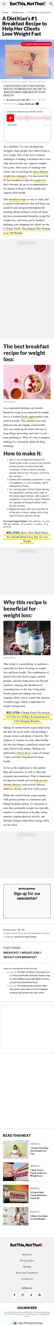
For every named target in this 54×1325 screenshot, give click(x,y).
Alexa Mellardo (26, 104)
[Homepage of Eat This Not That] (26, 1245)
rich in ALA (23, 752)
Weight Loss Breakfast (20, 957)
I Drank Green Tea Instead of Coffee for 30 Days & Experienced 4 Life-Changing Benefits (28, 717)
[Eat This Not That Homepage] (27, 3)
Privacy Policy (27, 1260)
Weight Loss (18, 12)
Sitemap (27, 1266)
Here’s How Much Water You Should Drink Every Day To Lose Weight (27, 537)
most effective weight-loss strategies (25, 173)
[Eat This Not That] (27, 889)
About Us (27, 1254)
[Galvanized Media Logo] (27, 1307)
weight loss (40, 180)
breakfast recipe (17, 199)
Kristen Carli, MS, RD (18, 100)
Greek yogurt (28, 416)
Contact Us (27, 1278)
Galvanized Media (25, 1312)
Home (5, 12)
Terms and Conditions (27, 1272)
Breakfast (11, 952)
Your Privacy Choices (30, 1323)
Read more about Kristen (25, 936)
